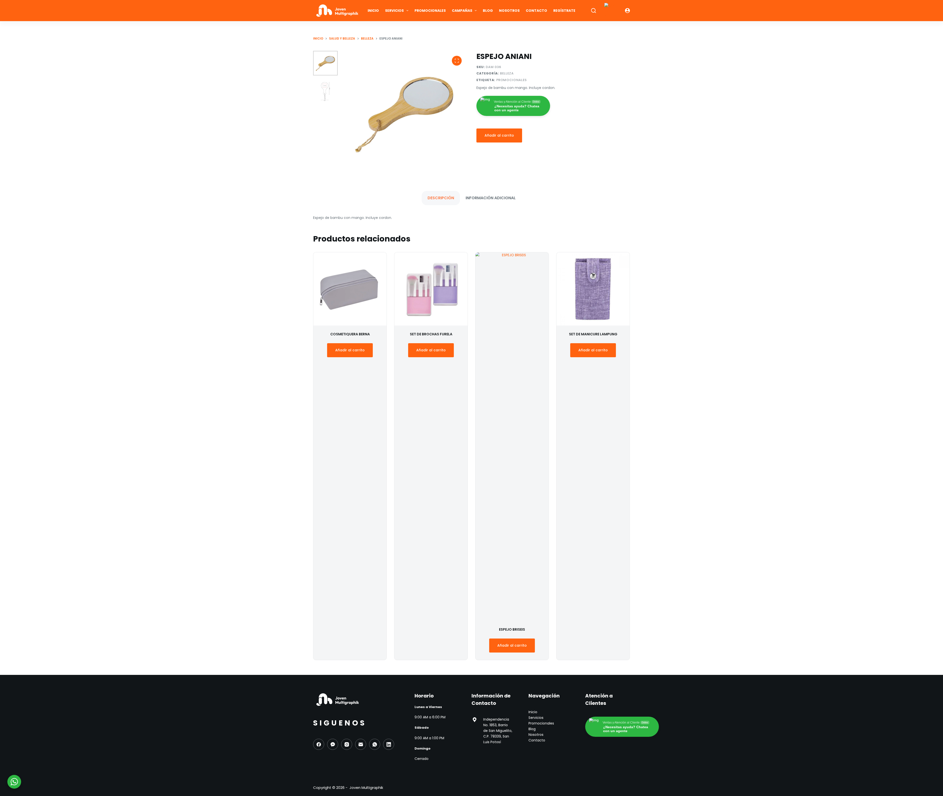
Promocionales (430, 10)
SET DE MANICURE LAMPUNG (593, 334)
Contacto (536, 10)
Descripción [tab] (441, 198)
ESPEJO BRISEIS (512, 629)
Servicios (394, 10)
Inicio (373, 10)
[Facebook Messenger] (332, 744)
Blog (488, 10)
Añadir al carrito (499, 135)
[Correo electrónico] (360, 744)
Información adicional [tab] (491, 198)
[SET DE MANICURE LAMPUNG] (593, 289)
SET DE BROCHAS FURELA (431, 334)
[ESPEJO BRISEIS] (512, 436)
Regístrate (564, 10)
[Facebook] (318, 744)
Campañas (462, 10)
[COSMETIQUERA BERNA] (350, 289)
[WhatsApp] (374, 744)
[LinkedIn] (388, 744)
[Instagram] (346, 744)
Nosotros (509, 10)
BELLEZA (507, 73)
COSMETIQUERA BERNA (350, 334)
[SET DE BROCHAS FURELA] (431, 289)
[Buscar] (593, 10)
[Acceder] (627, 10)
